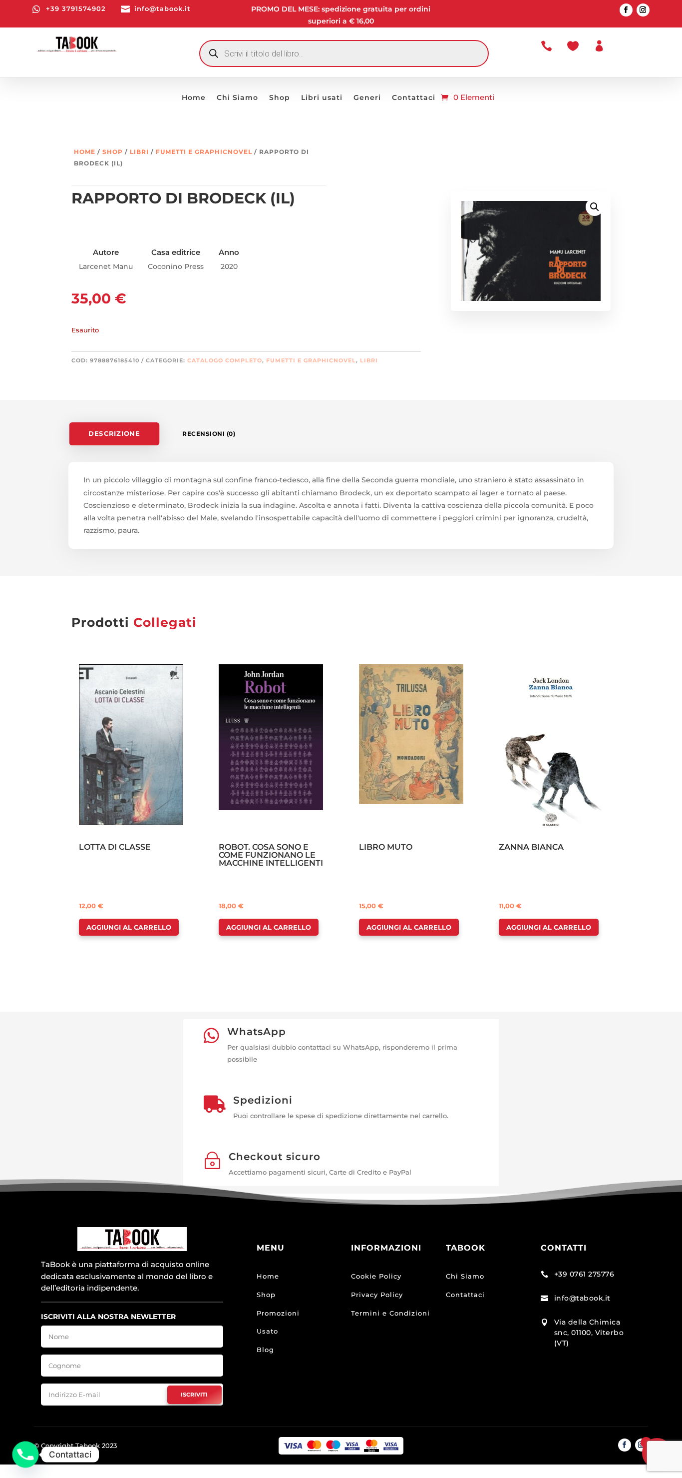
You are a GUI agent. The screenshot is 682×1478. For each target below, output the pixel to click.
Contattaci (413, 98)
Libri (139, 151)
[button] (595, 207)
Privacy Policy (377, 1295)
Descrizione (114, 433)
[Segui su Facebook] (626, 9)
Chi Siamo (237, 98)
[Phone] (25, 1455)
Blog (265, 1350)
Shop (279, 98)
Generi (367, 98)
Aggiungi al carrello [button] (128, 927)
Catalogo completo (224, 360)
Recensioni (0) (208, 433)
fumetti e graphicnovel (204, 151)
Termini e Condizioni (390, 1313)
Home (194, 98)
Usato (267, 1331)
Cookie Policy (376, 1276)
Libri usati (321, 98)
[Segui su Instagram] (643, 9)
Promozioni (278, 1313)
